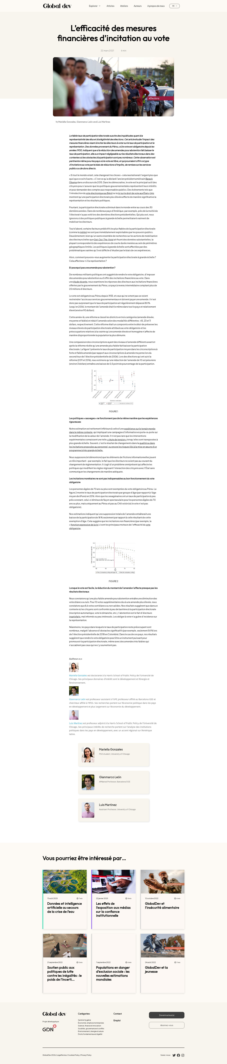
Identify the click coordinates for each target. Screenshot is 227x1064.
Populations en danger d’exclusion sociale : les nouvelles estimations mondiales (113, 973)
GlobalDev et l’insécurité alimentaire (162, 905)
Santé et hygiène (84, 1020)
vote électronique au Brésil (99, 193)
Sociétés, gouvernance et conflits (91, 1028)
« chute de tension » (117, 439)
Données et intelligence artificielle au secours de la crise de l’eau (64, 907)
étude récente (80, 281)
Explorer (93, 5)
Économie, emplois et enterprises (91, 1023)
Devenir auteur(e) (166, 1015)
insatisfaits (74, 616)
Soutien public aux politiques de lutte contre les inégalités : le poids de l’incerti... (64, 973)
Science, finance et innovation (89, 1026)
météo (83, 232)
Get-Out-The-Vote (103, 239)
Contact (118, 1013)
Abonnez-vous (166, 1025)
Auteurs (138, 5)
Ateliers (124, 5)
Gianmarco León (77, 699)
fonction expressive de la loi (84, 524)
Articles (110, 5)
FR (173, 6)
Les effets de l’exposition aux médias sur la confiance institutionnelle (113, 909)
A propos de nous (156, 5)
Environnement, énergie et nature (91, 1031)
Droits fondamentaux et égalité (90, 1034)
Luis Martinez (76, 723)
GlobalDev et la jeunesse (156, 969)
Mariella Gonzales (78, 675)
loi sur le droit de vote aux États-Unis (136, 193)
